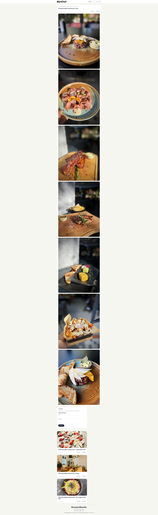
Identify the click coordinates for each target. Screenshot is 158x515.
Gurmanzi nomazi (63, 6)
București (67, 6)
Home (59, 6)
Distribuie (98, 11)
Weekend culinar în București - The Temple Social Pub (72, 491)
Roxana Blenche (79, 507)
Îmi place (92, 11)
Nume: (59, 414)
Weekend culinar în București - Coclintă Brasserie (72, 442)
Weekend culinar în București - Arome (72, 466)
